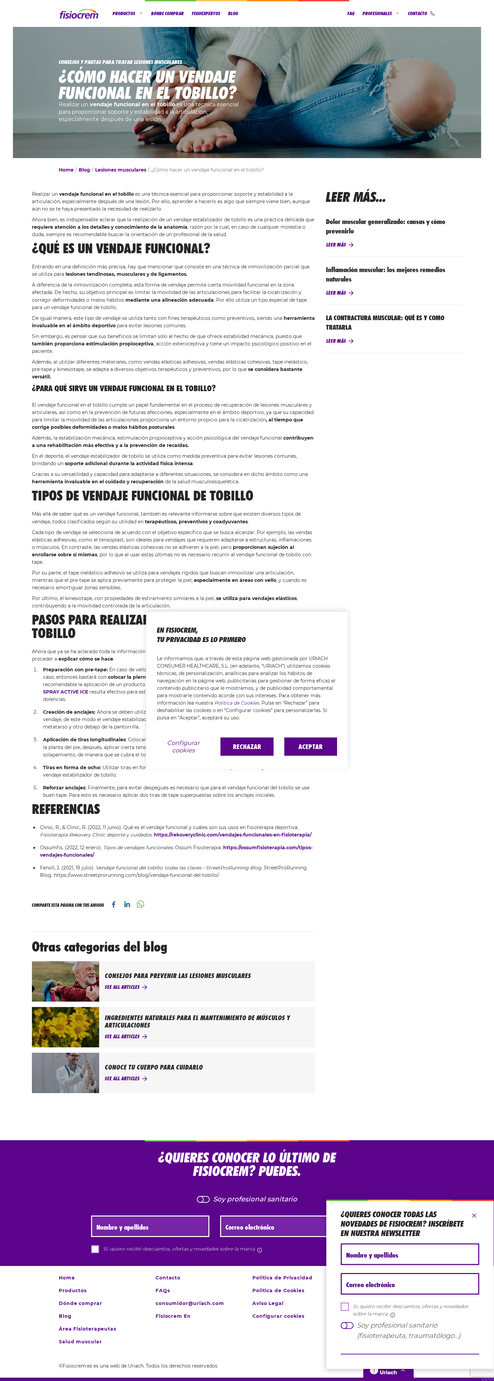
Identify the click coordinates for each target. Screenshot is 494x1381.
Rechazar (247, 746)
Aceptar (310, 746)
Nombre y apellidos (372, 1255)
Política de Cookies (236, 703)
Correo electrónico (370, 1285)
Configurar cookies (183, 746)
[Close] (474, 1216)
